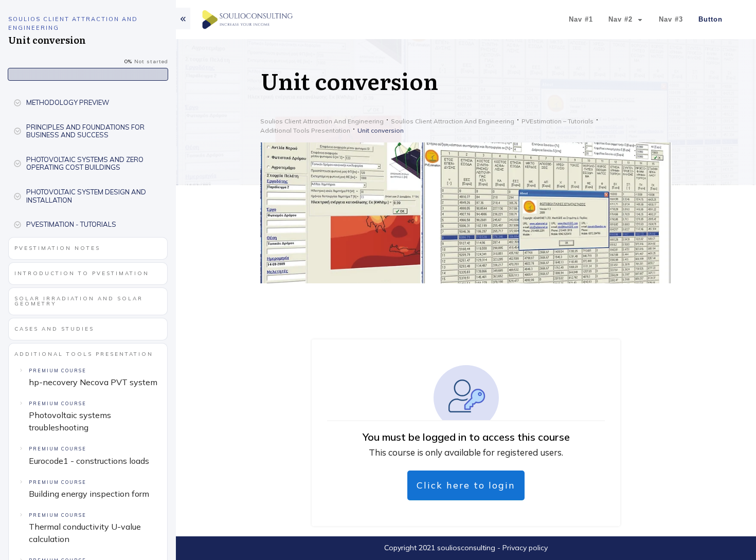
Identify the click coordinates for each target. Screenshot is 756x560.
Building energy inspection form (89, 494)
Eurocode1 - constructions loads (89, 461)
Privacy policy (525, 547)
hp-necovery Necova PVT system (93, 382)
